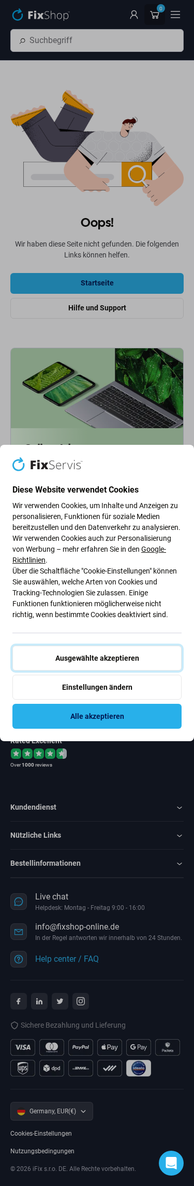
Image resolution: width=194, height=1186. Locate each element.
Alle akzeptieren (97, 716)
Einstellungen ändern (97, 687)
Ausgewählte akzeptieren (97, 658)
